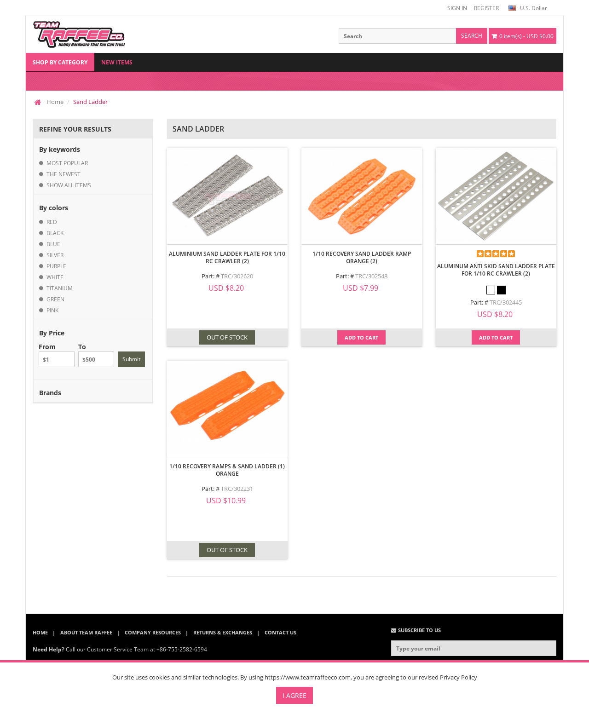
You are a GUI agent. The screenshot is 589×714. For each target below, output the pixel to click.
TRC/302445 (506, 302)
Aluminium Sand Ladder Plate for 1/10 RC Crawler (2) (227, 257)
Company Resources (153, 632)
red (51, 222)
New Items (117, 62)
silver (55, 255)
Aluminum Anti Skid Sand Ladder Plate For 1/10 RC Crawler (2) (496, 269)
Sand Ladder (90, 102)
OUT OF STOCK (227, 337)
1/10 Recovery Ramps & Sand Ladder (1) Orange (227, 470)
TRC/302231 (237, 488)
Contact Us (280, 632)
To (82, 346)
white (55, 277)
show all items (68, 185)
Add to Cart (361, 337)
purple (56, 266)
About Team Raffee (86, 632)
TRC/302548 (371, 276)
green (55, 299)
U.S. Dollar (533, 8)
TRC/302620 (237, 276)
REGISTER (486, 8)
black (55, 233)
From (47, 346)
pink (52, 310)
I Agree (294, 695)
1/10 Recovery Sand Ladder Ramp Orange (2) (361, 257)
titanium (59, 288)
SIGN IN (457, 8)
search (471, 36)
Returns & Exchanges (222, 632)
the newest (63, 174)
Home (55, 102)
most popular (67, 163)
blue (53, 244)
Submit (131, 359)
